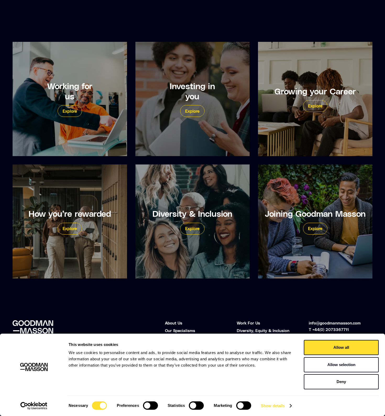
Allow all (341, 347)
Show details (273, 405)
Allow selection (341, 364)
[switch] (150, 405)
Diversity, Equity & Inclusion (263, 330)
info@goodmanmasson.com (335, 323)
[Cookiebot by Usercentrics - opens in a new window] (34, 406)
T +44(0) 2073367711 (329, 329)
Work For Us (248, 323)
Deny (341, 381)
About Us (173, 323)
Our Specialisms (180, 330)
